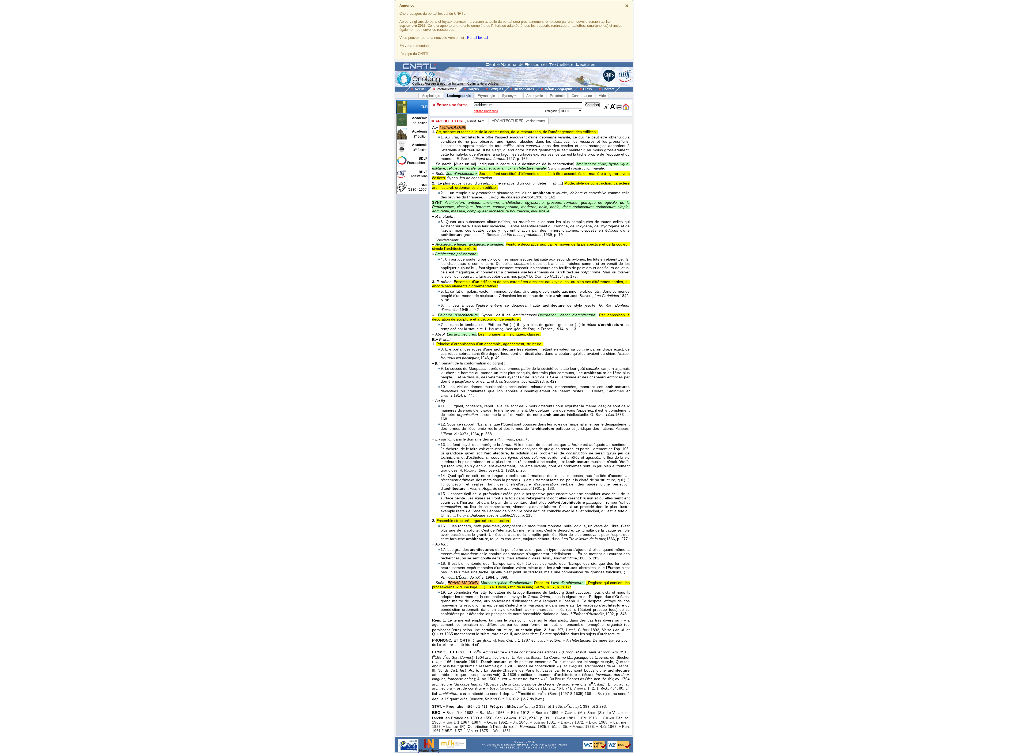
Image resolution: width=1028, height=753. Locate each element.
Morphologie (430, 96)
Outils (587, 89)
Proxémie (557, 96)
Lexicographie (459, 96)
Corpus (473, 89)
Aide (602, 96)
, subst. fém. (460, 121)
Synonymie (510, 96)
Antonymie (534, 96)
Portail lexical (477, 38)
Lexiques (496, 89)
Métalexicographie (559, 89)
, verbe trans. (519, 121)
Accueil (420, 89)
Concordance (582, 96)
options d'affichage (486, 110)
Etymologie (486, 96)
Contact (608, 89)
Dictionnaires (524, 89)
